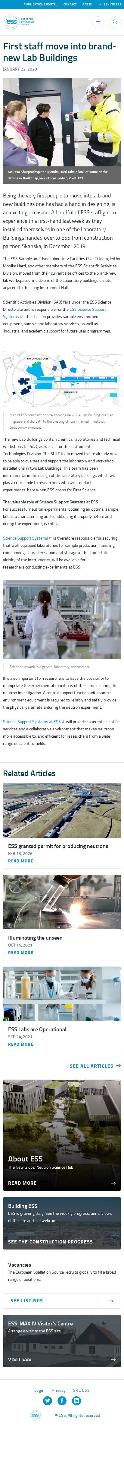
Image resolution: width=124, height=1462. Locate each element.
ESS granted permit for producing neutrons (58, 846)
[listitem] (47, 1400)
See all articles (91, 1066)
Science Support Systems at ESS (32, 721)
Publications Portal (40, 4)
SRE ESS (81, 1390)
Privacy (59, 1390)
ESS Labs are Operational (37, 1029)
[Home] (19, 22)
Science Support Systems (25, 538)
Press (87, 4)
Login (39, 1390)
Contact (70, 4)
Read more (20, 861)
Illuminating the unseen (35, 937)
